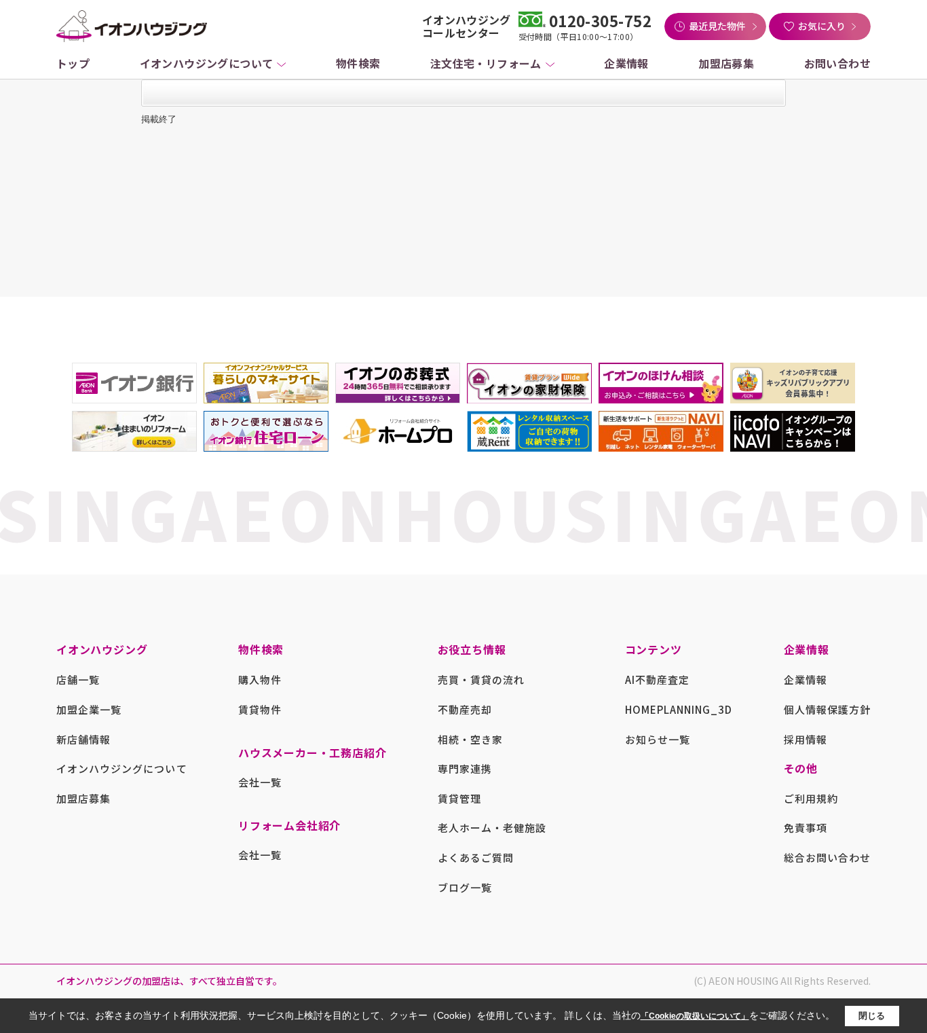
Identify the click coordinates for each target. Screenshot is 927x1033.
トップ (73, 63)
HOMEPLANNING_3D (679, 709)
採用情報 (805, 739)
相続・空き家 (470, 739)
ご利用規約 (811, 798)
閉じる (871, 1015)
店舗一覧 (78, 679)
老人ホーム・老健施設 (492, 827)
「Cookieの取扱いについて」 (695, 1016)
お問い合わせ (837, 63)
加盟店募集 (726, 63)
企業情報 (626, 63)
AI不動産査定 (657, 679)
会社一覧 (260, 782)
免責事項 (805, 827)
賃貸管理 (459, 798)
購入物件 (260, 679)
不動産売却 (465, 709)
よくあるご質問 (476, 857)
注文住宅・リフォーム (486, 63)
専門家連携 (465, 768)
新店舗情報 (83, 739)
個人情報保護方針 (827, 709)
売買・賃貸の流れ (481, 679)
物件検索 (358, 63)
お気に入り (822, 26)
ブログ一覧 (465, 887)
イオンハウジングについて (206, 63)
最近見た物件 (717, 26)
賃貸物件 (260, 709)
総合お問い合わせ (827, 857)
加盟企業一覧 (88, 709)
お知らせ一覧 (657, 739)
